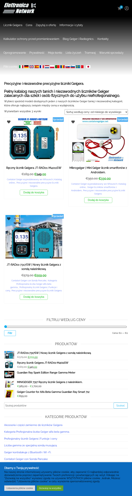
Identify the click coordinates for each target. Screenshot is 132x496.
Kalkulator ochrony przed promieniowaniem (31, 39)
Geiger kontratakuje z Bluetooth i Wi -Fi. (27, 452)
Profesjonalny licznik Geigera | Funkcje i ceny (30, 438)
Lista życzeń (73, 52)
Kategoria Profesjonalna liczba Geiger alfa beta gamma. (33, 283)
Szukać (120, 405)
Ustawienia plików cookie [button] (19, 488)
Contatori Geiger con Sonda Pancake (28, 280)
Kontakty (103, 39)
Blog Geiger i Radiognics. (78, 39)
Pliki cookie (10, 66)
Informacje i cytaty (71, 25)
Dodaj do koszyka (33, 192)
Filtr (10, 333)
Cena (29, 25)
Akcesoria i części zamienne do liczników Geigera (33, 425)
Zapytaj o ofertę (46, 25)
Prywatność (37, 52)
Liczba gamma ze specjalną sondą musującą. (30, 445)
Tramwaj (90, 52)
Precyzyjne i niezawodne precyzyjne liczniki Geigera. (37, 290)
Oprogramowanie (14, 52)
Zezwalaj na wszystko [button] (50, 488)
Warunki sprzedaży (111, 52)
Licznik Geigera (12, 25)
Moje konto (55, 52)
